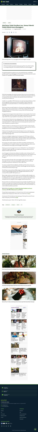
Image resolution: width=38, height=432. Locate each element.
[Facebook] (8, 426)
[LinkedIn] (10, 426)
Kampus (11, 4)
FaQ (20, 412)
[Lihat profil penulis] (19, 212)
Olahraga (25, 4)
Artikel (9, 22)
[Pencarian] (35, 1)
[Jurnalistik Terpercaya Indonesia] (9, 423)
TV (21, 204)
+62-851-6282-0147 (5, 406)
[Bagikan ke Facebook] (14, 32)
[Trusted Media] (1, 423)
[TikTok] (6, 426)
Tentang (2, 410)
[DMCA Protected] (4, 423)
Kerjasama (21, 410)
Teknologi (20, 4)
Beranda (4, 22)
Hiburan (34, 4)
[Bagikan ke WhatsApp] (7, 32)
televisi (18, 204)
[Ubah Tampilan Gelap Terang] (35, 429)
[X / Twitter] (4, 426)
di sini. (17, 197)
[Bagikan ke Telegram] (11, 32)
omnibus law (8, 204)
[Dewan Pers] (6, 423)
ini (28, 193)
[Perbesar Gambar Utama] (19, 57)
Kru (1, 412)
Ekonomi (16, 4)
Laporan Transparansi (23, 417)
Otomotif (29, 4)
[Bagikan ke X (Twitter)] (16, 32)
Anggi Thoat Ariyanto (22, 200)
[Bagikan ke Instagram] (9, 32)
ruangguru (13, 204)
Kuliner (7, 4)
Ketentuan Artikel (3, 415)
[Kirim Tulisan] (34, 1)
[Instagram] (2, 426)
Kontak (2, 417)
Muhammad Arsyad (15, 189)
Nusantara (3, 4)
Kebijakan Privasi (22, 415)
